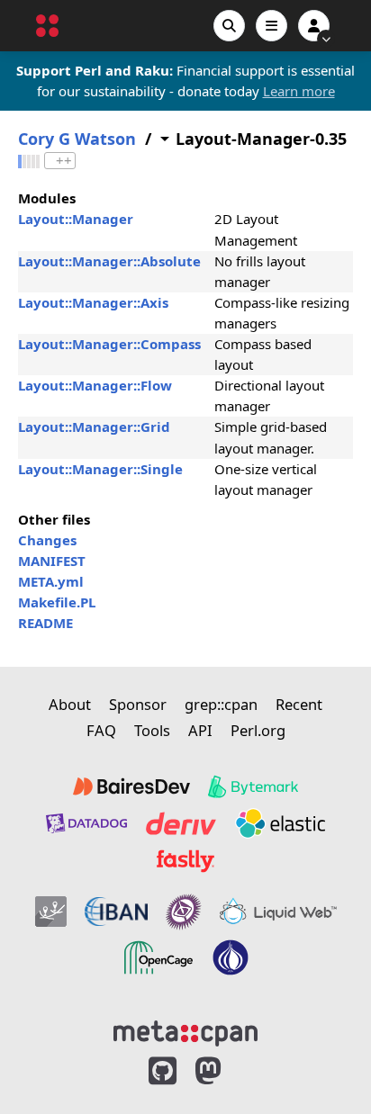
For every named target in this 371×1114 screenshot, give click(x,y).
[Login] (314, 25)
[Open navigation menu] (271, 25)
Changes (47, 540)
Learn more (299, 91)
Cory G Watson (77, 139)
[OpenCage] (158, 957)
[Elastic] (280, 823)
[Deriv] (181, 823)
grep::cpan (221, 704)
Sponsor (138, 704)
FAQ (101, 730)
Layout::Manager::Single (100, 469)
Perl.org (258, 730)
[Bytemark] (253, 786)
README (45, 623)
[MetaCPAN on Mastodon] (226, 1071)
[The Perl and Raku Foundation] (231, 957)
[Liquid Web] (278, 911)
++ (64, 160)
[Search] (229, 25)
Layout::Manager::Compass (109, 344)
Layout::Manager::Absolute (109, 261)
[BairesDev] (131, 786)
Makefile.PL (56, 602)
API (200, 730)
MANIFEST (52, 561)
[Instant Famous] (184, 911)
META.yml (51, 581)
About (70, 704)
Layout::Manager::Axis (93, 302)
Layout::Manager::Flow (95, 385)
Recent (299, 704)
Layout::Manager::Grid (94, 427)
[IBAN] (116, 911)
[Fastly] (185, 861)
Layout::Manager (75, 219)
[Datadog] (86, 823)
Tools (152, 730)
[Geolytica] (51, 911)
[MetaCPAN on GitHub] (162, 1071)
